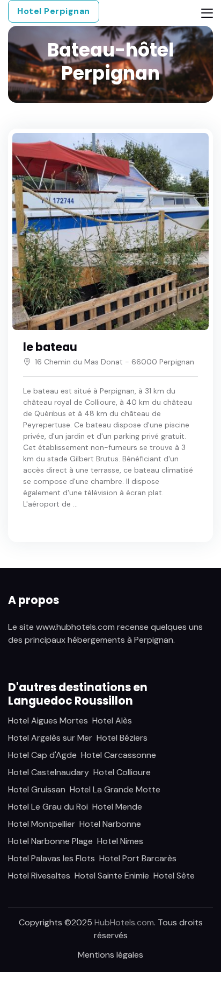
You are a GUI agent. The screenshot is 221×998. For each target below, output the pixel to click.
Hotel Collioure (122, 772)
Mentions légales (110, 954)
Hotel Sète (174, 875)
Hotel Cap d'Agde (42, 755)
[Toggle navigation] (207, 13)
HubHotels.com (124, 922)
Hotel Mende (117, 806)
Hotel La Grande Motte (115, 789)
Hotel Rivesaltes (39, 875)
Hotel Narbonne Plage (50, 841)
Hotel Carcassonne (118, 755)
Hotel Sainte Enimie (112, 875)
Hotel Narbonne (110, 824)
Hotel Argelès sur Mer (50, 737)
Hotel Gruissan (36, 789)
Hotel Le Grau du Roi (48, 806)
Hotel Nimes (120, 841)
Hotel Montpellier (41, 824)
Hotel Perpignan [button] (53, 11)
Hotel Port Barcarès (137, 858)
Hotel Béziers (122, 737)
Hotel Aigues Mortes (48, 720)
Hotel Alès (112, 720)
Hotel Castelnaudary (48, 772)
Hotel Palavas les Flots (51, 858)
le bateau (50, 347)
